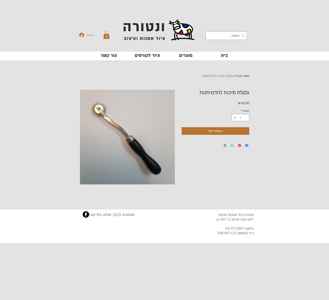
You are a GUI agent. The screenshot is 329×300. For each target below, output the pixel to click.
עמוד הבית (242, 76)
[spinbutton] (240, 117)
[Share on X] (225, 145)
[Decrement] (246, 117)
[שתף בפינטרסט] (239, 145)
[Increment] (234, 117)
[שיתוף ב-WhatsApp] (232, 145)
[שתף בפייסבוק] (246, 145)
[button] (106, 35)
